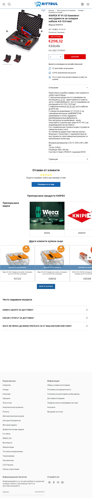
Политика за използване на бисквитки (63, 394)
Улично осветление (11, 469)
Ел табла (6, 434)
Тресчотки (7, 403)
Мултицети (7, 443)
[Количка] (88, 4)
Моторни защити (10, 425)
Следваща (41, 31)
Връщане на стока (55, 412)
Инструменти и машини (66, 10)
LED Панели (8, 465)
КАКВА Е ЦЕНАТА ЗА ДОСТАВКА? (18, 310)
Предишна (7, 31)
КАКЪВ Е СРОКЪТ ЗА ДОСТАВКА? (18, 318)
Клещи (80, 10)
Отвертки (7, 385)
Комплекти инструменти (13, 407)
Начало (51, 10)
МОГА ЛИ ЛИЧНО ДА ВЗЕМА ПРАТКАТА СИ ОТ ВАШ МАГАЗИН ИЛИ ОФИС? (37, 326)
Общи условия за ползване (58, 385)
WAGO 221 (7, 438)
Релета (6, 412)
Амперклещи (8, 447)
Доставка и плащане (56, 398)
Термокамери (8, 456)
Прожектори (8, 460)
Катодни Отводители (12, 420)
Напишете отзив (46, 184)
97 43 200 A (75, 111)
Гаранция (53, 159)
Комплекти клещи (55, 12)
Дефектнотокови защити (13, 429)
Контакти (51, 407)
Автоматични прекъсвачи (13, 416)
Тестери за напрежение (13, 451)
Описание (53, 87)
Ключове (7, 394)
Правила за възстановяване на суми (62, 403)
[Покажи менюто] (3, 4)
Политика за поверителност (59, 389)
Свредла (6, 398)
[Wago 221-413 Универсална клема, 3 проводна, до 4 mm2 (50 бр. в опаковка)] (17, 258)
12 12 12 (61, 100)
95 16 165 (71, 106)
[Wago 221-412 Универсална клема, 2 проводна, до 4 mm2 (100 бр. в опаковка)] (52, 258)
